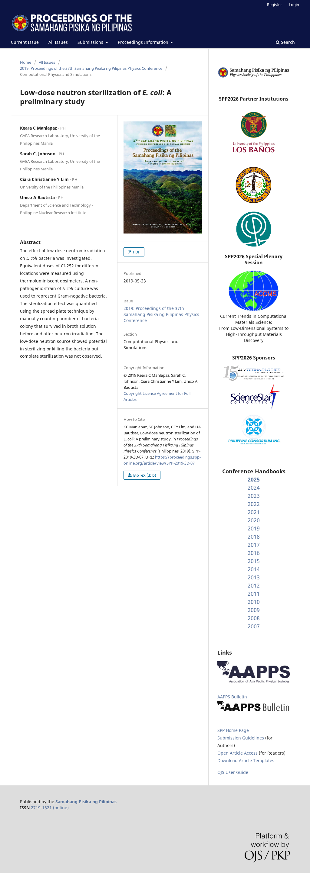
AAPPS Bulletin (232, 697)
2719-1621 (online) (50, 807)
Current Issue (25, 42)
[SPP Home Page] (253, 76)
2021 (254, 512)
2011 (254, 593)
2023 (254, 495)
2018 (254, 536)
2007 (254, 626)
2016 (254, 552)
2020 (254, 520)
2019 (254, 528)
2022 (254, 503)
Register (274, 4)
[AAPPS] (253, 682)
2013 (254, 577)
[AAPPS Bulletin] (253, 711)
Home (25, 62)
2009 (254, 610)
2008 (254, 618)
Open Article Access (237, 753)
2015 (254, 561)
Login (294, 4)
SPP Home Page (233, 730)
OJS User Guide (232, 772)
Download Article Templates (245, 760)
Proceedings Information (144, 42)
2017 (254, 544)
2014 (254, 569)
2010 (254, 601)
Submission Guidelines (241, 738)
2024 (254, 487)
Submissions (91, 42)
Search (287, 42)
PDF (136, 252)
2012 (254, 585)
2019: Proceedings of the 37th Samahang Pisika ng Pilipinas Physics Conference (91, 68)
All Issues (58, 42)
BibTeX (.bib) (144, 475)
